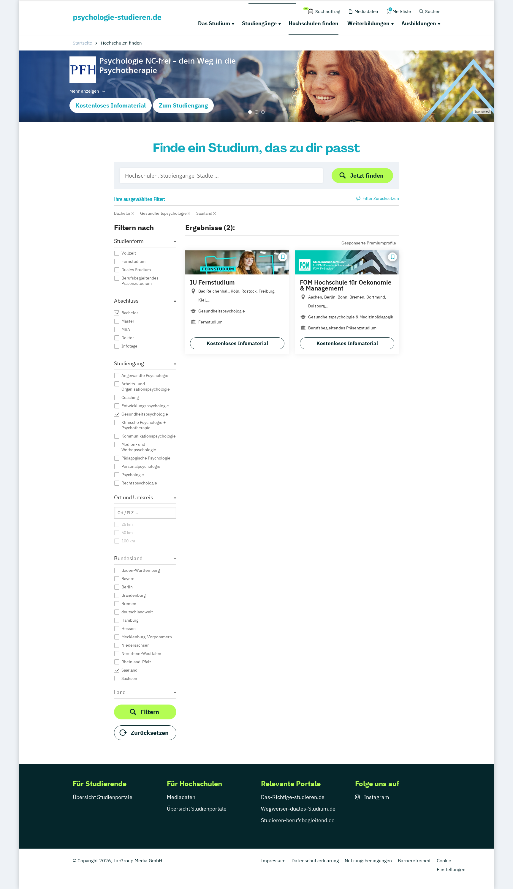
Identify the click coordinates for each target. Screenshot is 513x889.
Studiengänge (259, 23)
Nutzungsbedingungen (368, 860)
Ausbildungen (418, 23)
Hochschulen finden (313, 23)
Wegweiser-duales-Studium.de (298, 808)
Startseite (82, 43)
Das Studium (214, 23)
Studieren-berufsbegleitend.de (298, 820)
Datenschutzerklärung (315, 860)
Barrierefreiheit (414, 860)
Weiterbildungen (368, 23)
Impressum (273, 860)
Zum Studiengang (183, 105)
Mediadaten (181, 797)
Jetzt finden (367, 175)
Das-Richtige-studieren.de (292, 797)
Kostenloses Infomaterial (110, 105)
